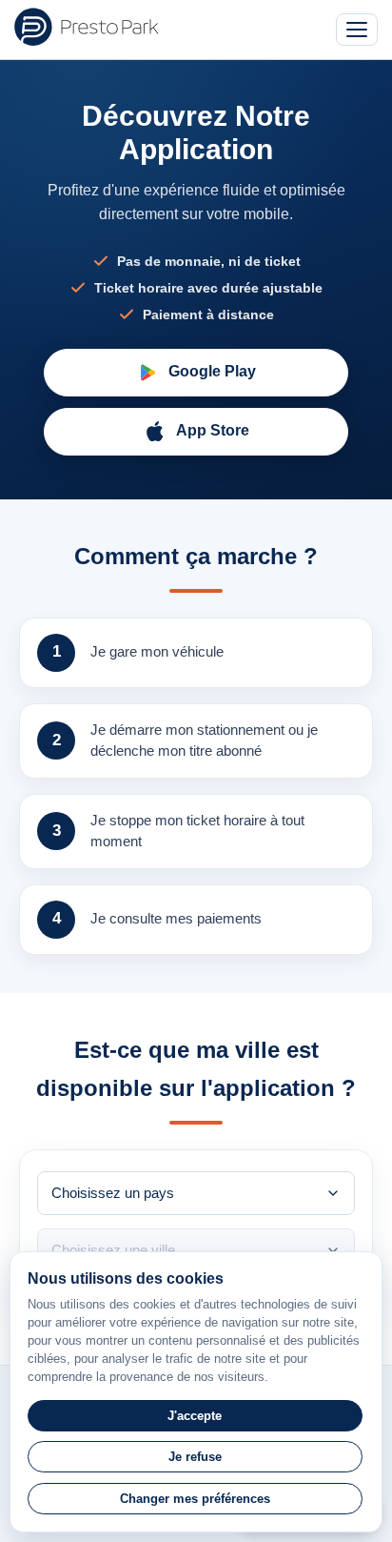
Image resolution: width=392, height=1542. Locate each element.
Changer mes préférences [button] (195, 1498)
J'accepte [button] (194, 1416)
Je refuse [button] (195, 1457)
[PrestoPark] (86, 26)
